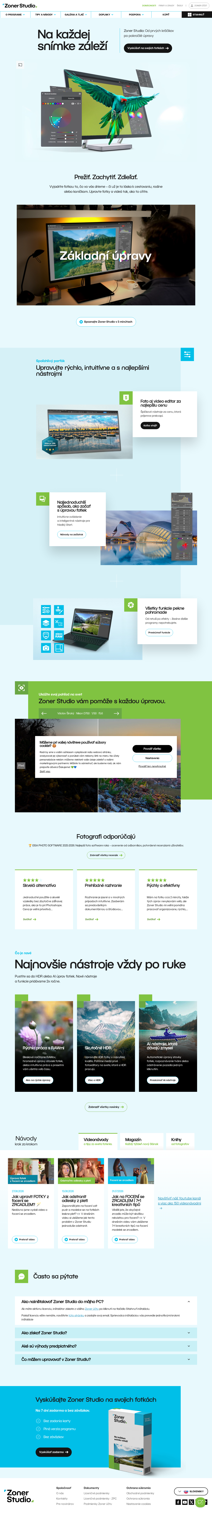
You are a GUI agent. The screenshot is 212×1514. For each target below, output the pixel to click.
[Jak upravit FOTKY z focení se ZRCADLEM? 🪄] (31, 1171)
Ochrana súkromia (138, 1498)
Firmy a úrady (166, 5)
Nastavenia (152, 758)
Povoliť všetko (152, 748)
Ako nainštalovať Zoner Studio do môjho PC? (63, 1301)
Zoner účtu (92, 1308)
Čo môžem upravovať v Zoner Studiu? (56, 1359)
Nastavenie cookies (139, 1504)
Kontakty (62, 1498)
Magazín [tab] (141, 1141)
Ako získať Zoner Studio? (44, 1333)
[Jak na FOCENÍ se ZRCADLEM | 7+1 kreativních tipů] (131, 1171)
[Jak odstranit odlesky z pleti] (81, 1171)
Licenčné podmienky (96, 1493)
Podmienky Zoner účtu (98, 1504)
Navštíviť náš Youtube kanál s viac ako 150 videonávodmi (179, 1200)
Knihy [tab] (180, 1141)
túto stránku (76, 1315)
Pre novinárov (65, 1504)
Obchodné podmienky (140, 1493)
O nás (60, 1493)
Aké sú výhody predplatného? (49, 1346)
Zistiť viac (45, 771)
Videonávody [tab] (98, 1141)
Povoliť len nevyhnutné (152, 766)
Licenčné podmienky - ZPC (100, 1498)
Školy (180, 5)
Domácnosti (149, 5)
